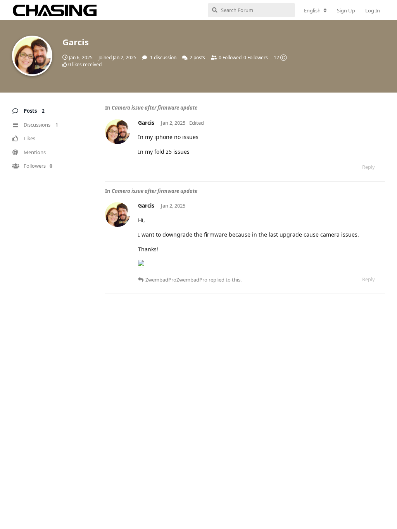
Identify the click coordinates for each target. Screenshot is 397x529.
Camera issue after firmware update (154, 107)
